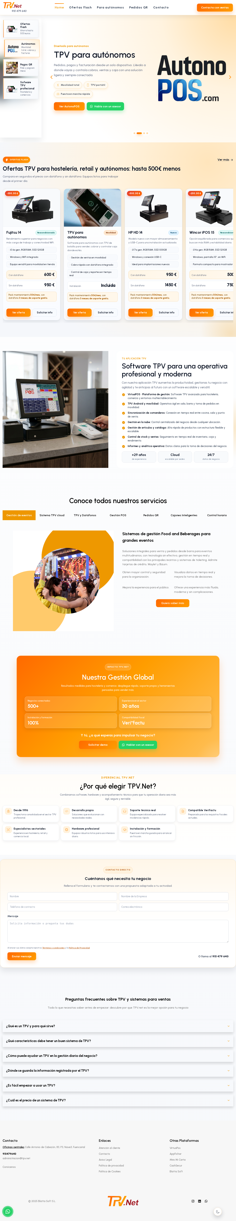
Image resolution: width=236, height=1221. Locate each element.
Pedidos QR (151, 515)
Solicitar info (45, 312)
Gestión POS (118, 515)
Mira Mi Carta (178, 1159)
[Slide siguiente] (230, 77)
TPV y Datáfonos (85, 515)
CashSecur (176, 1165)
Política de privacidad (111, 1165)
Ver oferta (18, 312)
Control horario (217, 515)
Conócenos (9, 1167)
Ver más (223, 159)
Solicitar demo (98, 744)
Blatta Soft (176, 1171)
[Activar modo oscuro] (218, 1212)
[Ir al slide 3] (142, 133)
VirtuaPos (175, 1148)
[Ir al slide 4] (147, 133)
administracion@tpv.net (16, 1158)
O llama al (213, 956)
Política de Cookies (110, 1171)
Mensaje (12, 916)
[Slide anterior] (51, 77)
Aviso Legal (105, 1159)
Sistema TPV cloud (52, 515)
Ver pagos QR (68, 104)
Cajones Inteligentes (184, 515)
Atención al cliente (109, 1148)
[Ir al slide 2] (137, 133)
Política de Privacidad (79, 948)
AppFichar (175, 1153)
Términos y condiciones (53, 948)
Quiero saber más (172, 603)
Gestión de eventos (19, 515)
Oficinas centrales (13, 1147)
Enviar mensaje (22, 956)
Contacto (104, 1153)
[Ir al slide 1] (134, 133)
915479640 (9, 1153)
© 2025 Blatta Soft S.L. (42, 1201)
